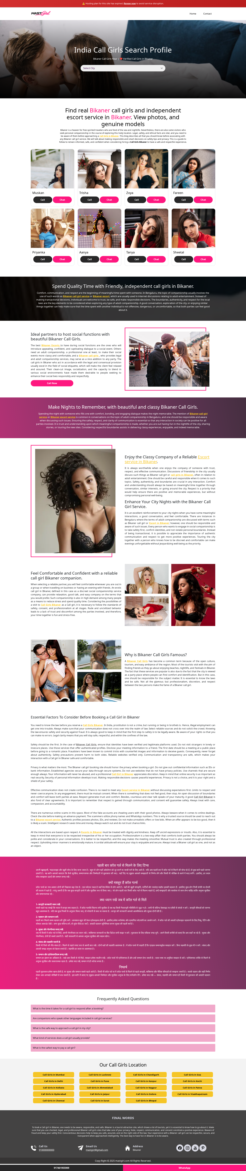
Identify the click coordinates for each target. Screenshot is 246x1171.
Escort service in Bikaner (136, 790)
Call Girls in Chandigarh (146, 1074)
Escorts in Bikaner (91, 832)
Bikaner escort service (63, 417)
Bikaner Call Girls (137, 661)
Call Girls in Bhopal (146, 1100)
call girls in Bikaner (182, 474)
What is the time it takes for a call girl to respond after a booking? (68, 1008)
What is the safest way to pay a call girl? (54, 1047)
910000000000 (46, 1150)
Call (43, 199)
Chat (62, 199)
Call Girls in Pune (100, 1081)
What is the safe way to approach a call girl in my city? (62, 1028)
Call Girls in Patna (192, 1087)
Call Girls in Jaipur (100, 1094)
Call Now (52, 383)
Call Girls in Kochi (192, 1081)
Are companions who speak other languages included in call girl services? (72, 1018)
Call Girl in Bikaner (123, 774)
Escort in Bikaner (159, 523)
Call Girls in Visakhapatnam (192, 1094)
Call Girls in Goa (192, 1074)
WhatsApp (184, 1167)
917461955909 (61, 1167)
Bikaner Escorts (51, 345)
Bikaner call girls (89, 355)
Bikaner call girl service (76, 296)
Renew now (130, 3)
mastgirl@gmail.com (97, 1150)
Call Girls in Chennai (54, 1100)
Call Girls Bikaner (51, 604)
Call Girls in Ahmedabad (100, 1087)
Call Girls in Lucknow (100, 1074)
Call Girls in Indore (146, 1094)
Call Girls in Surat (100, 1100)
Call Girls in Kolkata (53, 1087)
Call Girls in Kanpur (146, 1081)
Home (193, 13)
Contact (207, 13)
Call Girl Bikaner (203, 796)
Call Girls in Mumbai (54, 1074)
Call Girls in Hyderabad (53, 1094)
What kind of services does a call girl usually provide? (61, 1038)
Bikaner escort (101, 296)
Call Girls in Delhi (53, 1081)
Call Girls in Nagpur (146, 1087)
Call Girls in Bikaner (109, 136)
